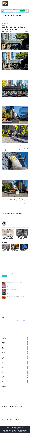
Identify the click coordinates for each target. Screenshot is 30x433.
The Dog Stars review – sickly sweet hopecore (13, 292)
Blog (2, 381)
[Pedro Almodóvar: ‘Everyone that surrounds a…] (4, 290)
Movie (3, 361)
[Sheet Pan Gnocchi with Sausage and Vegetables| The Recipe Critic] (4, 297)
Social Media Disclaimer (13, 431)
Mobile (3, 347)
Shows (3, 339)
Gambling (3, 342)
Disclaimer (3, 430)
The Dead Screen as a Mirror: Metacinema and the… (13, 285)
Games (3, 377)
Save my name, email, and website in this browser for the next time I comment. (12, 273)
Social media (3, 348)
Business (3, 380)
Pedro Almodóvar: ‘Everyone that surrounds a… (13, 289)
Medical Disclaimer (20, 430)
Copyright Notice (11, 430)
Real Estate (5, 23)
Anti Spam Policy (16, 430)
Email (3, 270)
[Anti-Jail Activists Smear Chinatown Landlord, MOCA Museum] (15, 246)
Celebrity (3, 371)
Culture (3, 363)
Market (3, 343)
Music (3, 353)
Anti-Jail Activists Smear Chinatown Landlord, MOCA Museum (14, 250)
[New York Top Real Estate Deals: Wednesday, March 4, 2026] (24, 246)
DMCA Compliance (25, 430)
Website (17, 270)
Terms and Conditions (6, 431)
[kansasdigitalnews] (5, 3)
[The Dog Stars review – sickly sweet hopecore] (4, 293)
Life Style (3, 373)
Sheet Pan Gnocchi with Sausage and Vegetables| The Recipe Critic (15, 296)
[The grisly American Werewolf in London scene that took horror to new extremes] (4, 283)
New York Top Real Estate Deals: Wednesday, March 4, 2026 (23, 250)
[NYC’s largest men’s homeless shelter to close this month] (6, 246)
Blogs (3, 382)
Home (3, 23)
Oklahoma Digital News (5, 31)
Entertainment (4, 338)
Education (3, 358)
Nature (3, 366)
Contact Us (24, 431)
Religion (3, 372)
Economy (3, 368)
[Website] (7, 223)
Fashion (3, 367)
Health (3, 357)
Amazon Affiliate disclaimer (19, 431)
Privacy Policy (6, 430)
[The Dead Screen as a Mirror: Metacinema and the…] (4, 286)
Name (3, 267)
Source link (3, 209)
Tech (3, 337)
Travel (3, 376)
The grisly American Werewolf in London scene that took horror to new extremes (17, 282)
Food (2, 362)
